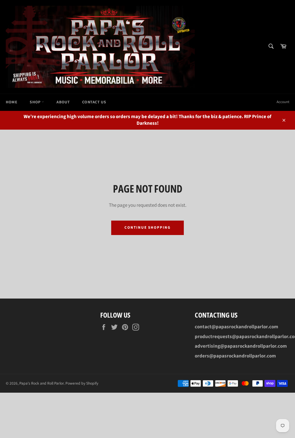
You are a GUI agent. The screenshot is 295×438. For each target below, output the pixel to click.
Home (11, 102)
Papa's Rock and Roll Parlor (41, 383)
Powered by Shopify (81, 383)
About (63, 102)
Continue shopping (147, 227)
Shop (35, 102)
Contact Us (94, 102)
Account (283, 102)
